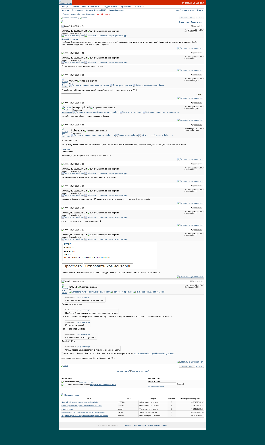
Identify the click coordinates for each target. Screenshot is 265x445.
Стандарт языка (109, 7)
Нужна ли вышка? (123, 371)
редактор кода (67, 409)
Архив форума (154, 425)
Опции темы (184, 22)
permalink (198, 26)
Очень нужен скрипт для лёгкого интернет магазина (81, 405)
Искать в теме (196, 22)
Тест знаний (77, 10)
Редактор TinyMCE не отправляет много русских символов (84, 416)
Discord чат (139, 7)
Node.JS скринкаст (90, 7)
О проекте (127, 425)
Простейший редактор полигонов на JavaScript (79, 402)
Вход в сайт (198, 3)
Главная (66, 14)
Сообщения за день (185, 10)
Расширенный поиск (156, 386)
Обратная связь (139, 425)
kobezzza (65, 149)
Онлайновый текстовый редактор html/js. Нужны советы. (83, 412)
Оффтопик (90, 14)
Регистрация (186, 3)
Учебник (75, 7)
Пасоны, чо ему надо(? (140, 371)
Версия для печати (86, 382)
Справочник (125, 7)
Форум (65, 7)
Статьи (65, 10)
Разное (81, 14)
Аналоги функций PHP (96, 10)
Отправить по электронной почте (103, 385)
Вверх (164, 425)
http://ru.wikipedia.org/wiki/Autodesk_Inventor (154, 353)
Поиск (200, 10)
